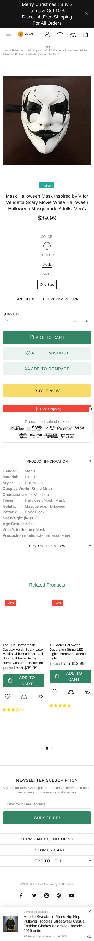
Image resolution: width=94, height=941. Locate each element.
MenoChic (27, 34)
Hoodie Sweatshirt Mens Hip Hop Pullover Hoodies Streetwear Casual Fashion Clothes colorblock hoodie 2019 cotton (54, 923)
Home (47, 46)
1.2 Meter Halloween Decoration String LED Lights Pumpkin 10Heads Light (68, 651)
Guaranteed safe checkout (47, 421)
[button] (14, 710)
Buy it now (47, 391)
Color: (47, 237)
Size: (47, 274)
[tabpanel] (23, 658)
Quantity (11, 314)
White (47, 246)
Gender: (47, 255)
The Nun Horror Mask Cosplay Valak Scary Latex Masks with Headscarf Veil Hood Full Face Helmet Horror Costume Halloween (23, 654)
